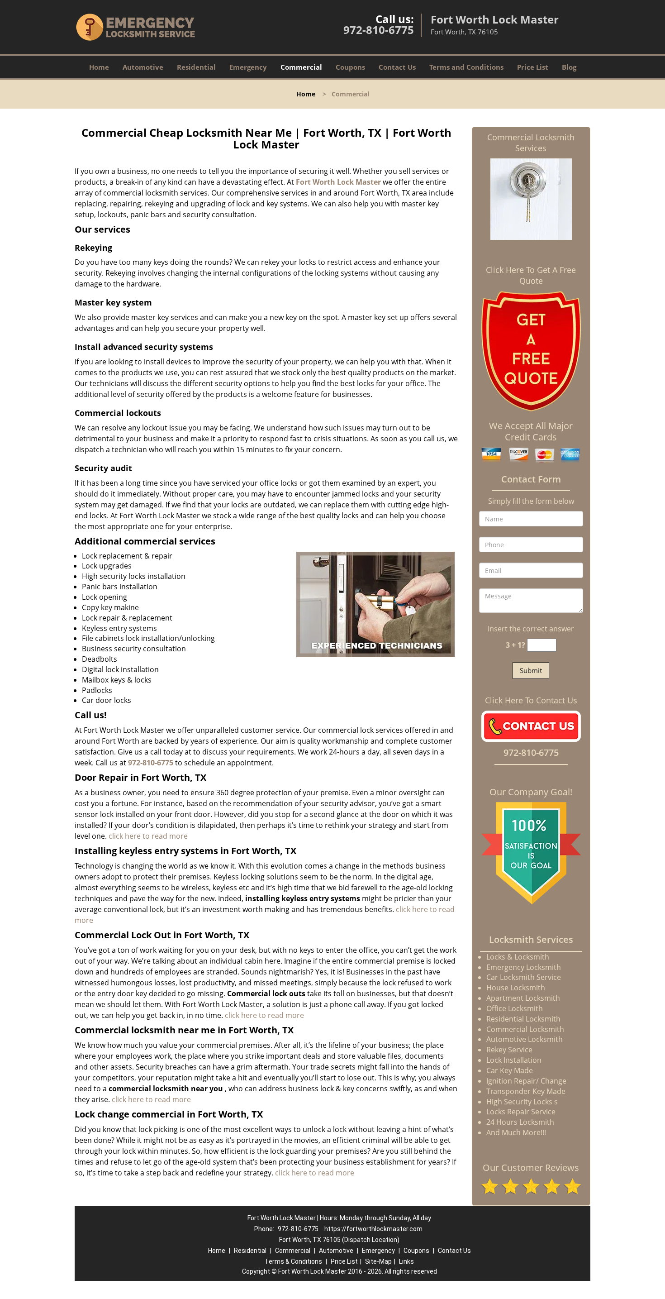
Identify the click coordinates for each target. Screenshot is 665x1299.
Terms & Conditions (293, 1261)
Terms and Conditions (466, 67)
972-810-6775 (378, 29)
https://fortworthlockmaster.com (373, 1228)
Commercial (301, 67)
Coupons (350, 67)
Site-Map (378, 1261)
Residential (196, 67)
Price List (532, 67)
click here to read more (148, 836)
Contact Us (397, 67)
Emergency (248, 67)
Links (406, 1261)
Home (99, 67)
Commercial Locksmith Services (531, 142)
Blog (569, 67)
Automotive (143, 67)
